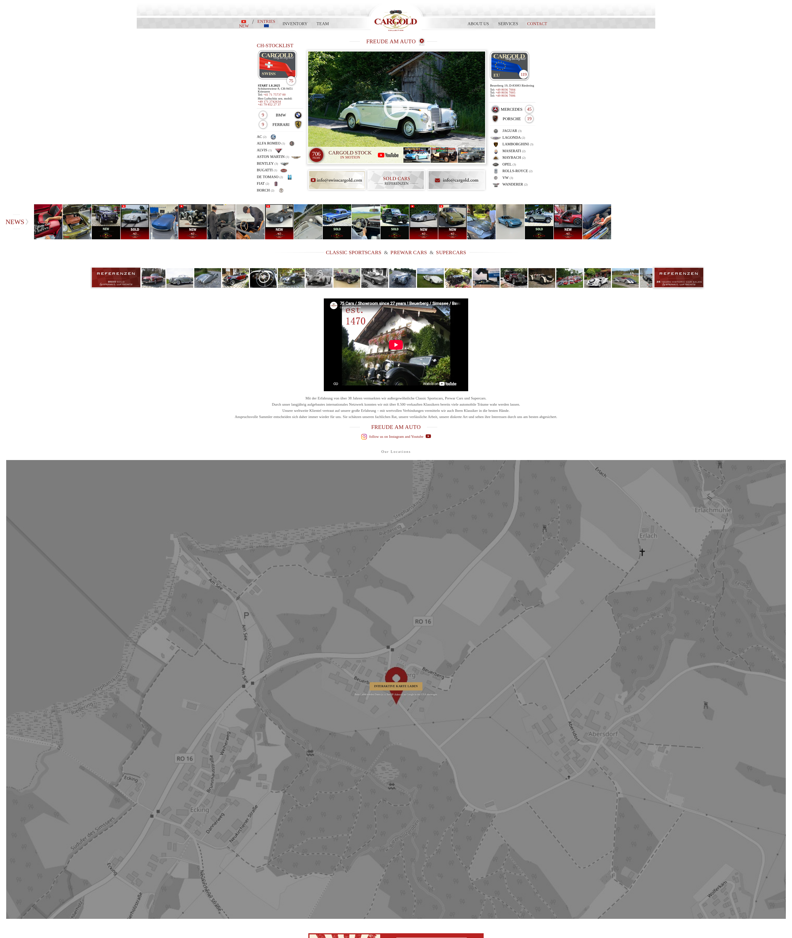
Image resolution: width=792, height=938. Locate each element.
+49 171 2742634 (269, 101)
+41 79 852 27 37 (269, 104)
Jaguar (511, 131)
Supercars (451, 252)
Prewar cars (408, 252)
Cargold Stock (350, 154)
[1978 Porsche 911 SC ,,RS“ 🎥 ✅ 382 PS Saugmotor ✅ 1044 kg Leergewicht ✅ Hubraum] (77, 221)
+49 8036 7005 (505, 92)
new (244, 26)
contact (537, 23)
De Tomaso (270, 177)
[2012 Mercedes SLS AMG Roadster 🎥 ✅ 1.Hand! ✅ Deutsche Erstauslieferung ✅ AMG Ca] (48, 221)
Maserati (513, 151)
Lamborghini (517, 144)
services (508, 23)
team (323, 23)
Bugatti (267, 170)
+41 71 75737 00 (274, 94)
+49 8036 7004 (505, 89)
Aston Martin (273, 157)
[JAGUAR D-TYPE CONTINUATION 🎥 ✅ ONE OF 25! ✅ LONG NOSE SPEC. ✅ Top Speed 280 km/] (250, 221)
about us (478, 23)
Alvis (264, 150)
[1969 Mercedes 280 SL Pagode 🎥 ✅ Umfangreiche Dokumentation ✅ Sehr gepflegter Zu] (597, 221)
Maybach (513, 157)
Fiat (263, 183)
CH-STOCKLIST (275, 45)
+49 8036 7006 (505, 95)
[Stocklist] (509, 67)
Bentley (267, 163)
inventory (295, 23)
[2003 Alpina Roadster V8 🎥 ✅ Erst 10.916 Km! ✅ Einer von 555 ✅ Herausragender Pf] (164, 221)
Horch (265, 190)
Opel (508, 164)
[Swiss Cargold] (280, 66)
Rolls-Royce (517, 171)
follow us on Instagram (386, 436)
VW (507, 178)
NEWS (15, 221)
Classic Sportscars (354, 252)
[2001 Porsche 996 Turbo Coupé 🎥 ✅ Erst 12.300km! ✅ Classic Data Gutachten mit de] (481, 221)
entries (266, 21)
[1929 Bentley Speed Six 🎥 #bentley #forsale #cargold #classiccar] (221, 221)
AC (261, 137)
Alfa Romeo (271, 143)
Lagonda (513, 137)
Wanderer (514, 184)
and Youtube (414, 436)
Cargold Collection (396, 2)
